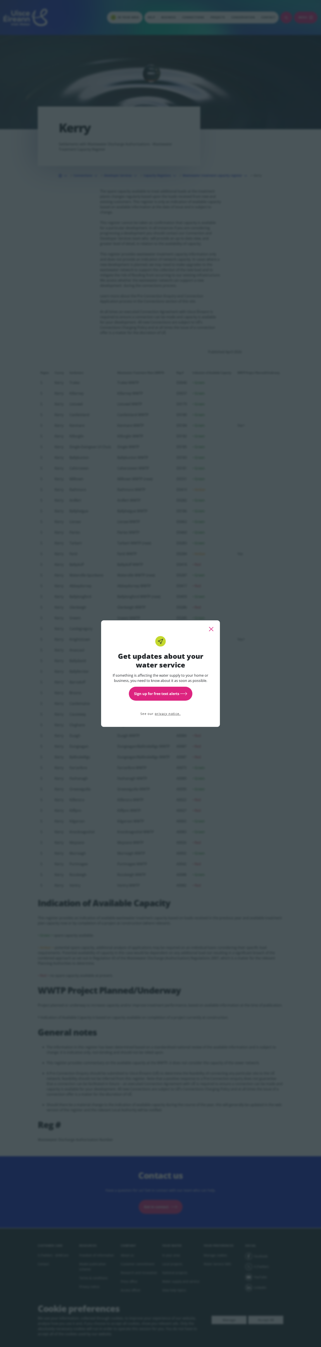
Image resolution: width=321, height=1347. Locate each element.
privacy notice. (168, 714)
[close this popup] (211, 629)
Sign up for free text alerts (156, 693)
